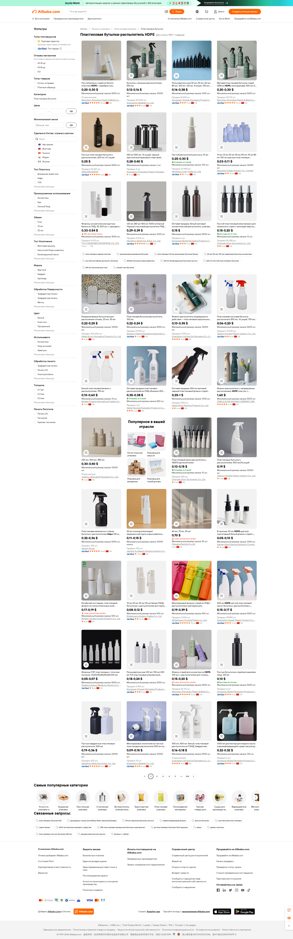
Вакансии (43, 873)
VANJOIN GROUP (89, 172)
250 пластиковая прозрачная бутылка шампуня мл (122, 827)
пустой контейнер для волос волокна (101, 261)
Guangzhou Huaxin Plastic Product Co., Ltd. (237, 620)
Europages (191, 925)
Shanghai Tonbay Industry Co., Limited (235, 170)
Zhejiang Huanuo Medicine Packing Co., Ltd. (101, 685)
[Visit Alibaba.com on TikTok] (249, 890)
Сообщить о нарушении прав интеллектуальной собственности (189, 880)
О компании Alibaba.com (51, 849)
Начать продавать (225, 861)
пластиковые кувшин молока (98, 254)
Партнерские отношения (228, 878)
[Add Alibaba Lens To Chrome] (84, 911)
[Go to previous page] (144, 776)
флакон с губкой (121, 834)
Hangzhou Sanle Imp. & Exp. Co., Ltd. (144, 241)
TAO (170, 925)
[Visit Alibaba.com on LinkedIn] (224, 890)
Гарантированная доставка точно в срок (100, 868)
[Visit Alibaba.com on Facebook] (218, 890)
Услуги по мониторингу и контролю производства (100, 882)
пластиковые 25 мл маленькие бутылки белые (177, 254)
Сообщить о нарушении (183, 887)
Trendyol (179, 925)
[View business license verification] (174, 934)
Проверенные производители (142, 859)
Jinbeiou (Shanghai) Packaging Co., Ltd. (99, 477)
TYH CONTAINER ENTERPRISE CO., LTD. (100, 243)
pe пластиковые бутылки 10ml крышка (171, 827)
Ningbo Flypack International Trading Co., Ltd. (101, 401)
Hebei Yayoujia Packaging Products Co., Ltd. (146, 408)
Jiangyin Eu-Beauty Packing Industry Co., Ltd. (146, 551)
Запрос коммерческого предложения (146, 864)
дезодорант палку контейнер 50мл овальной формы (93, 821)
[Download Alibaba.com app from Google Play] (244, 911)
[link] (289, 910)
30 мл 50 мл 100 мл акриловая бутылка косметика (229, 254)
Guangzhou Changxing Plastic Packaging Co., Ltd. (146, 172)
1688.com (115, 925)
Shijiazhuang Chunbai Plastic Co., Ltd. (189, 620)
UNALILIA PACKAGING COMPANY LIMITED (237, 401)
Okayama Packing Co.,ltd (183, 544)
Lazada (146, 925)
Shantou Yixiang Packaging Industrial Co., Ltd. (146, 333)
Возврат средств (180, 873)
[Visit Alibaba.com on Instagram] (236, 890)
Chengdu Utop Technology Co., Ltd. (234, 243)
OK (71, 111)
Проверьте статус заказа (228, 867)
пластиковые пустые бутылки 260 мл (55, 834)
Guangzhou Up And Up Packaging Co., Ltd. (192, 336)
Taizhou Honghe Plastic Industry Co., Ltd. (236, 333)
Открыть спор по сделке (184, 867)
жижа (199, 827)
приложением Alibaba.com (196, 911)
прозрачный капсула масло (93, 834)
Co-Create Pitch (46, 861)
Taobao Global (159, 925)
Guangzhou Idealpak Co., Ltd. (140, 103)
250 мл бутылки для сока (96, 267)
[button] (166, 11)
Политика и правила (93, 890)
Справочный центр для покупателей (190, 855)
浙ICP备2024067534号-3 (224, 934)
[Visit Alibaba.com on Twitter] (230, 890)
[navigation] (55, 403)
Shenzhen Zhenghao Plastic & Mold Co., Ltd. (101, 100)
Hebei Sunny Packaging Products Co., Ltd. (101, 336)
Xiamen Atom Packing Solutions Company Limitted (237, 544)
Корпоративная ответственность (54, 867)
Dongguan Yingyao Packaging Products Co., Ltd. (192, 100)
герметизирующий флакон (174, 821)
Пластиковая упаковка (125, 29)
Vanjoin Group (88, 548)
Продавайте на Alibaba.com (229, 855)
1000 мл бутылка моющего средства (75, 827)
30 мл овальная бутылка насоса (139, 821)
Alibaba (83, 29)
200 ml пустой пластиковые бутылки (222, 261)
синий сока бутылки (125, 267)
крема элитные (217, 827)
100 (187, 776)
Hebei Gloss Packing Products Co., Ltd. (190, 405)
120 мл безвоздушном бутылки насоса (180, 261)
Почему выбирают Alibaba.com (53, 855)
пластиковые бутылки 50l (50, 821)
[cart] (207, 12)
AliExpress (103, 925)
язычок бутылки (202, 821)
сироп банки (44, 827)
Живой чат (177, 861)
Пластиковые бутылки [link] (152, 29)
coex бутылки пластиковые (230, 821)
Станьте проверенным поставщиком (234, 873)
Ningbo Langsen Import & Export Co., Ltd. (100, 618)
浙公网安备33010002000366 (196, 934)
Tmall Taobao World (131, 925)
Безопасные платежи (93, 855)
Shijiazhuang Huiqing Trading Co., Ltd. (144, 616)
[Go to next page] (193, 776)
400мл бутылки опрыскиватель (141, 261)
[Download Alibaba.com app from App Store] (222, 911)
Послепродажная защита (95, 875)
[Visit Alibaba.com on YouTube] (242, 890)
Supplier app (153, 911)
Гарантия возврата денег (95, 861)
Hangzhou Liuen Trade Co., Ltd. (186, 171)
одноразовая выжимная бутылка (134, 254)
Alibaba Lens (54, 911)
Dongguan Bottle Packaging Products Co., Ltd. (192, 241)
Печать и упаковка (101, 29)
